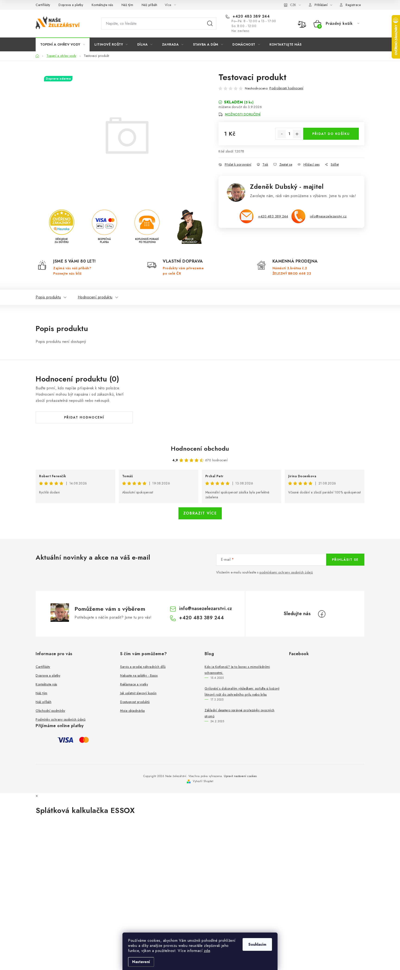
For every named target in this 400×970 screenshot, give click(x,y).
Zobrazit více (200, 513)
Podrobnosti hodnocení (286, 88)
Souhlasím (257, 944)
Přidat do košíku (331, 133)
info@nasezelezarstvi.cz (328, 216)
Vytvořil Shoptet (203, 781)
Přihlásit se (345, 559)
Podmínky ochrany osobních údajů (61, 719)
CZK (293, 5)
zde (207, 950)
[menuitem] (63, 44)
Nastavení (141, 961)
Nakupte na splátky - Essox (139, 675)
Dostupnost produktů (135, 702)
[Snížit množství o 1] (282, 134)
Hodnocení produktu (95, 297)
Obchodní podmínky (50, 710)
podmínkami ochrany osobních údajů (286, 572)
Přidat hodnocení (84, 417)
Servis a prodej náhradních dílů (143, 666)
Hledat (209, 24)
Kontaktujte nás (102, 5)
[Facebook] (321, 614)
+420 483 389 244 (250, 16)
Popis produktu (48, 297)
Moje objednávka (132, 710)
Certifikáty (43, 5)
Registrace (353, 5)
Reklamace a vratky (134, 684)
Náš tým (127, 5)
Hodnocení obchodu (200, 448)
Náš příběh (149, 5)
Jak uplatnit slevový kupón (138, 693)
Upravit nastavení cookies (240, 776)
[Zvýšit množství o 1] (297, 134)
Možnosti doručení (243, 114)
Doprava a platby (71, 5)
